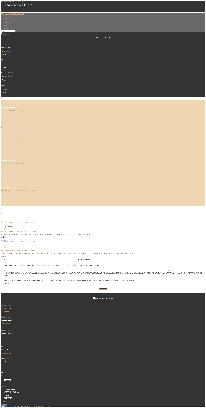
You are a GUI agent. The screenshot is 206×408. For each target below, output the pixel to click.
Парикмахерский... (7, 76)
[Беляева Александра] (5, 330)
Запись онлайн (6, 28)
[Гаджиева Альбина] (5, 305)
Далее (5, 228)
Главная (5, 16)
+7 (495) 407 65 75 (19, 4)
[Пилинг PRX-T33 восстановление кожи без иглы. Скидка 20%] (18, 241)
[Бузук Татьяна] (5, 358)
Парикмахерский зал (8, 382)
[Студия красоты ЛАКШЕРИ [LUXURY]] (12, 1)
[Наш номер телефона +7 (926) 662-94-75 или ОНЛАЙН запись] (18, 222)
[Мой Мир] (6, 405)
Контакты (5, 26)
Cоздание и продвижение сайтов (41, 406)
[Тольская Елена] (5, 346)
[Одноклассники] (4, 405)
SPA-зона (5, 89)
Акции (5, 19)
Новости (5, 25)
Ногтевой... (5, 64)
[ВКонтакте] (2, 405)
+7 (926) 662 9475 (30, 4)
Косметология (6, 51)
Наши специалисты (7, 22)
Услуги (5, 18)
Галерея (5, 21)
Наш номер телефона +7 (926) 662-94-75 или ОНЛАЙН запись (18, 231)
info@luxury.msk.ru (8, 398)
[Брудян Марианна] (5, 317)
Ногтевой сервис (8, 380)
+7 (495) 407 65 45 (9, 4)
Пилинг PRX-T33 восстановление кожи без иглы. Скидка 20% (19, 250)
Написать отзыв (103, 289)
